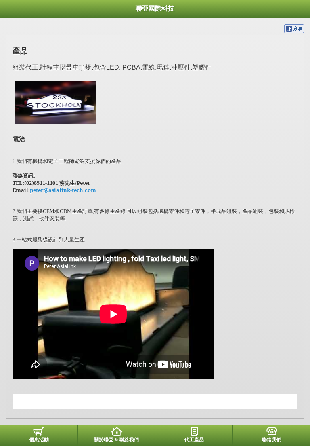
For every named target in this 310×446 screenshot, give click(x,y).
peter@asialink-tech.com (63, 190)
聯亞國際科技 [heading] (155, 8)
